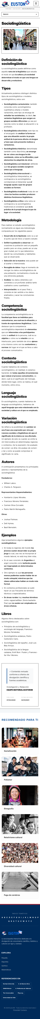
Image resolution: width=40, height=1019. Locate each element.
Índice (20, 14)
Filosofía (4, 958)
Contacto (24, 1010)
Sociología (16, 8)
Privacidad (16, 1010)
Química (4, 966)
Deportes (5, 962)
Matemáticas (6, 970)
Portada (8, 8)
